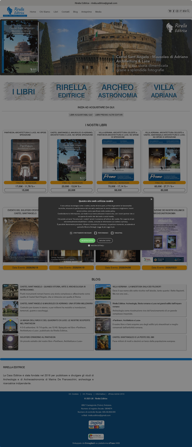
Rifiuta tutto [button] (105, 241)
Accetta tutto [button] (87, 241)
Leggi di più (110, 227)
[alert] (96, 223)
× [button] (151, 199)
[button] (71, 233)
